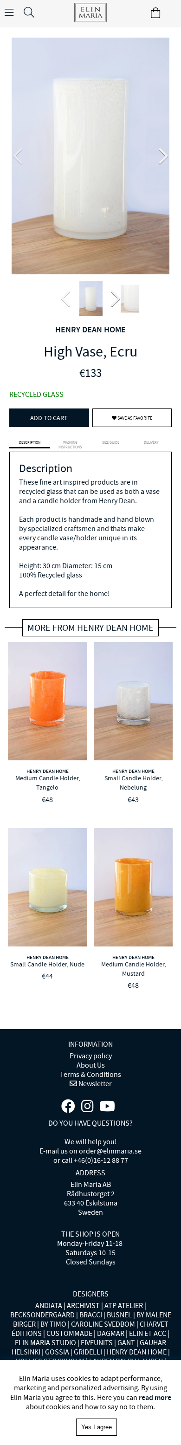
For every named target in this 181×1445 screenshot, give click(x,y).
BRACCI (90, 1315)
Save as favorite (134, 418)
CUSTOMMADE (69, 1333)
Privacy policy (91, 1056)
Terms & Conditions (90, 1074)
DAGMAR (110, 1333)
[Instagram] (87, 1106)
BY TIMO (53, 1324)
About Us (91, 1065)
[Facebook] (68, 1106)
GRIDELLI (88, 1352)
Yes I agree (96, 1427)
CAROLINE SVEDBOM (103, 1324)
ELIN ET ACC (147, 1333)
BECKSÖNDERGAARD (42, 1315)
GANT (126, 1343)
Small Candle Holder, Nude (47, 964)
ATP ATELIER (123, 1305)
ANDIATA (48, 1305)
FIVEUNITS (97, 1343)
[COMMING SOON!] (107, 1106)
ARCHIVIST (83, 1305)
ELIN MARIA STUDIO (45, 1343)
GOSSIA (57, 1352)
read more (155, 1397)
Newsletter (94, 1084)
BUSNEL (119, 1315)
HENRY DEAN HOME (90, 329)
